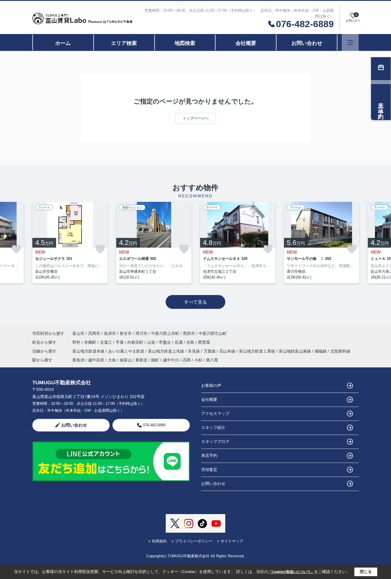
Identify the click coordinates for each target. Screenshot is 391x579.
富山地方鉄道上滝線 (166, 351)
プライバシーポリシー (193, 541)
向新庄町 (136, 342)
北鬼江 (106, 342)
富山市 (78, 333)
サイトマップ (232, 541)
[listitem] (70, 243)
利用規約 (159, 541)
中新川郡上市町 (165, 333)
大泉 (112, 360)
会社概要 (246, 43)
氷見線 (194, 351)
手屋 (120, 342)
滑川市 (141, 333)
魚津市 (110, 333)
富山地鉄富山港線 (295, 351)
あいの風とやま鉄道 (126, 351)
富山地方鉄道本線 (89, 351)
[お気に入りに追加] (16, 249)
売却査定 (209, 469)
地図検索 (185, 43)
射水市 (126, 333)
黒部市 (189, 333)
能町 (155, 360)
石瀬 (179, 342)
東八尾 (212, 360)
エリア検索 (124, 43)
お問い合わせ (306, 43)
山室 (151, 342)
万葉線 (210, 351)
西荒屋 (204, 342)
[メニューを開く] (350, 42)
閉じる (366, 571)
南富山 (126, 360)
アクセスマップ (215, 413)
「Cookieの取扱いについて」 (291, 572)
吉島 (191, 342)
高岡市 (94, 333)
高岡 (187, 360)
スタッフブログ (215, 441)
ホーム (63, 43)
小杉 (198, 360)
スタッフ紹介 (213, 427)
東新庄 (141, 360)
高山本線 (227, 351)
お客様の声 (211, 385)
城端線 (321, 351)
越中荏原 (96, 360)
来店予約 (209, 455)
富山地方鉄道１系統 (257, 351)
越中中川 (171, 360)
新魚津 (78, 360)
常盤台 (165, 342)
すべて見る (195, 302)
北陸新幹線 (340, 351)
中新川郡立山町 (213, 333)
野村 (77, 342)
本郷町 (90, 342)
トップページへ (196, 118)
